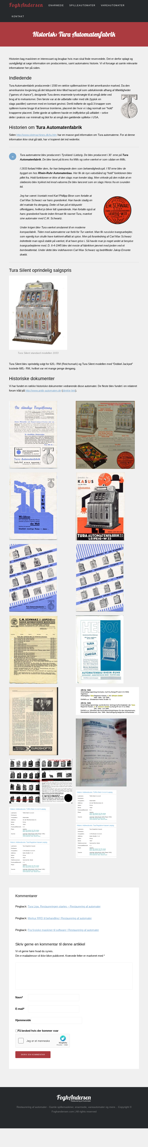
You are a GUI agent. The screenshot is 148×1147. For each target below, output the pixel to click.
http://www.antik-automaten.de (43, 390)
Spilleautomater (82, 5)
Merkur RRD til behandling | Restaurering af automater (60, 918)
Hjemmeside (23, 1020)
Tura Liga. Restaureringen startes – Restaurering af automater (64, 906)
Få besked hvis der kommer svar (38, 1030)
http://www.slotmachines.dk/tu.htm (36, 134)
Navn (19, 997)
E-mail (19, 1008)
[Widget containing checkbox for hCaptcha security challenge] (42, 1041)
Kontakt (18, 16)
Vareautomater (113, 5)
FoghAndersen (26, 5)
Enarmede (56, 5)
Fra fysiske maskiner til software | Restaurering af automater (63, 930)
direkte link (69, 390)
